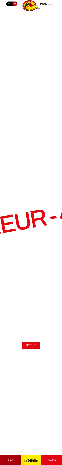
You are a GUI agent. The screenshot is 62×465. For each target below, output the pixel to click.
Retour (31, 345)
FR (9, 4)
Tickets (52, 460)
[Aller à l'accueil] (31, 11)
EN (15, 4)
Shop (10, 460)
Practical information (31, 460)
